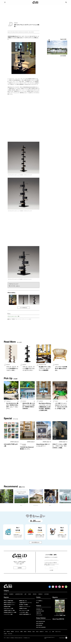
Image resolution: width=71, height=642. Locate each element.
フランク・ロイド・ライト (12, 316)
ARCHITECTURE (19, 594)
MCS (53, 631)
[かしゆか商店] (51, 496)
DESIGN (5, 594)
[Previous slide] (21, 505)
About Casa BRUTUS (58, 619)
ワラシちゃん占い (39, 614)
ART (25, 594)
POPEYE (12, 631)
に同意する (51, 562)
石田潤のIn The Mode (23, 608)
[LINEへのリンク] (66, 587)
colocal (37, 631)
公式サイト (18, 285)
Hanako (25, 631)
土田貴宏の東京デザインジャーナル (25, 602)
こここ (50, 631)
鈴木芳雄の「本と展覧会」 (24, 604)
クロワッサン (17, 631)
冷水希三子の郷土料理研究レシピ (25, 614)
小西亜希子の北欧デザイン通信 (9, 610)
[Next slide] (49, 505)
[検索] (66, 2)
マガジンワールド (58, 631)
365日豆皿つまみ (39, 609)
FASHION (11, 594)
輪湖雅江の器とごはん (23, 600)
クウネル (46, 631)
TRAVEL (34, 594)
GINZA (21, 631)
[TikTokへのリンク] (59, 587)
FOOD (29, 594)
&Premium (29, 631)
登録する (51, 567)
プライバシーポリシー (49, 562)
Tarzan (33, 631)
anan (4, 631)
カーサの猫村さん (39, 600)
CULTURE (46, 594)
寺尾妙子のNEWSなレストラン (9, 604)
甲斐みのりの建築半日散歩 (8, 600)
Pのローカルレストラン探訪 (24, 610)
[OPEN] (5, 2)
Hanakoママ (42, 631)
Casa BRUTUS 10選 (40, 611)
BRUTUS (8, 631)
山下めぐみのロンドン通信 (8, 608)
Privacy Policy (10, 633)
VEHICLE (40, 594)
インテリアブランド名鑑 (8, 614)
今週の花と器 (38, 613)
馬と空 (37, 602)
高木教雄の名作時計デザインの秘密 (10, 612)
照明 (18, 316)
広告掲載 (5, 633)
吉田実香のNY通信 (7, 606)
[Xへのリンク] (53, 587)
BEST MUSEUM (39, 625)
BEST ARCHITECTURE (40, 621)
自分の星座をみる (35, 542)
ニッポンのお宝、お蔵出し (24, 612)
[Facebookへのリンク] (49, 587)
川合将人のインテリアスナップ (24, 606)
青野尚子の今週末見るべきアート (9, 602)
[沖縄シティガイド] (36, 496)
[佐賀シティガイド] (21, 496)
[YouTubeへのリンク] (63, 587)
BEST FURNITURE (39, 623)
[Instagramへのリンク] (56, 587)
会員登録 (20, 567)
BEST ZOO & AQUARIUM (40, 627)
